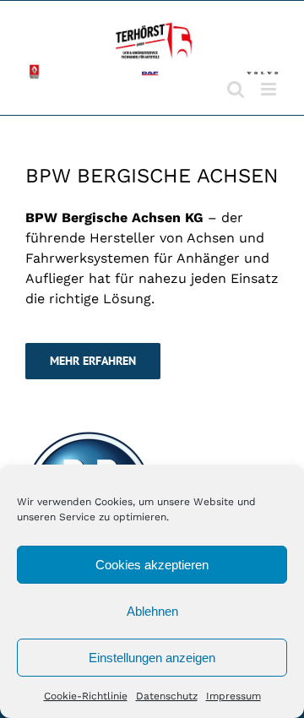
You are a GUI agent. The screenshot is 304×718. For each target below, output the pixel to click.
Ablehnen (152, 611)
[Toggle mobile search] (235, 89)
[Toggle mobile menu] (270, 89)
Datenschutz (167, 696)
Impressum (233, 696)
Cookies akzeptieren (152, 565)
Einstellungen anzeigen (152, 657)
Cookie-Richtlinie (86, 696)
